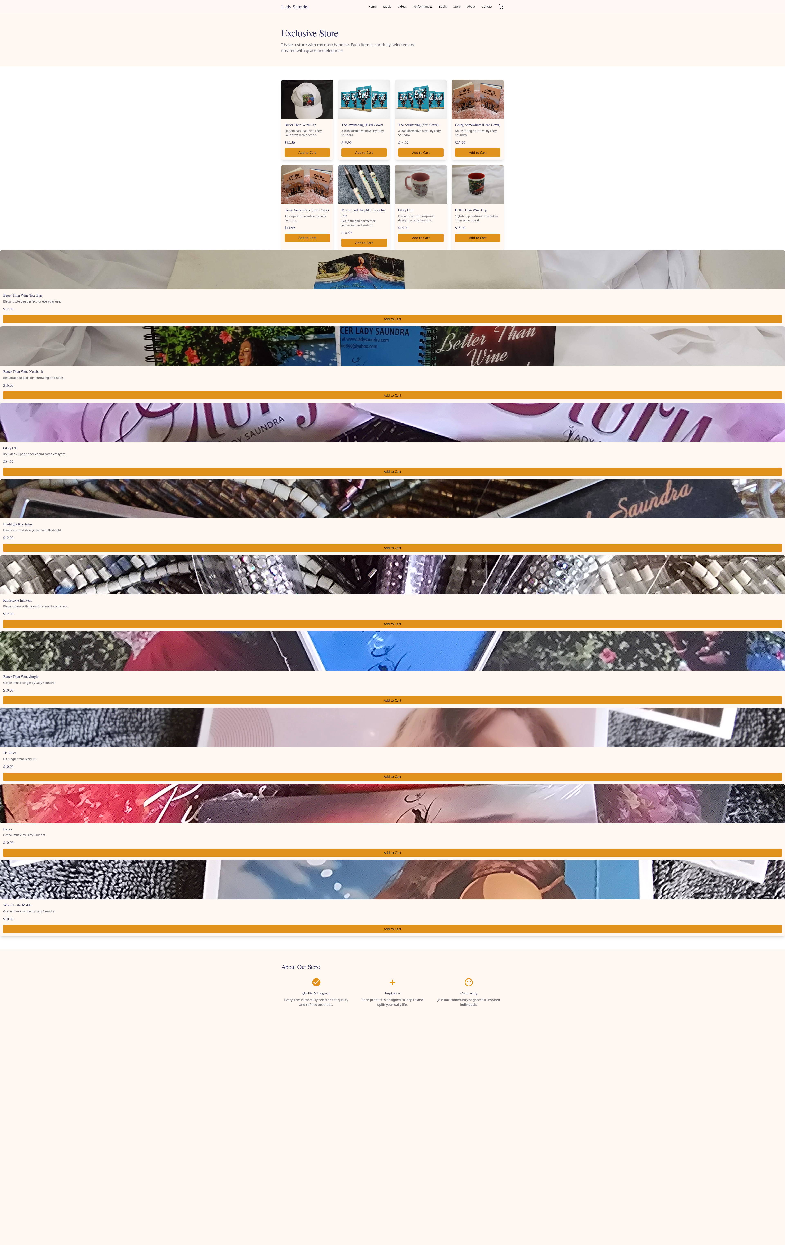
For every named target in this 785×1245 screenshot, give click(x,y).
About (471, 6)
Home (373, 6)
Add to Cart (307, 152)
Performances (422, 6)
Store (457, 6)
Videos (402, 6)
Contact (487, 6)
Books (443, 6)
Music (387, 6)
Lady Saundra (295, 6)
